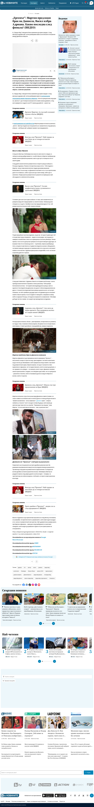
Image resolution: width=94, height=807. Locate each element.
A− (51, 71)
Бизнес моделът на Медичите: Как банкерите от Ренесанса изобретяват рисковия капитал (11, 733)
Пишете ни (62, 801)
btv (25, 567)
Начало (31, 13)
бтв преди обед (47, 574)
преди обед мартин (38, 574)
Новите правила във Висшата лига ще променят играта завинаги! (34, 754)
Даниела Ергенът (27, 574)
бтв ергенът (52, 578)
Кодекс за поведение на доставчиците (36, 801)
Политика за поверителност (18, 801)
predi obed (16, 571)
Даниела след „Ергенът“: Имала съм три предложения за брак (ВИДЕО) (40, 386)
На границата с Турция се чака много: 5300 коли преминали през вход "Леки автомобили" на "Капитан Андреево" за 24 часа (69, 93)
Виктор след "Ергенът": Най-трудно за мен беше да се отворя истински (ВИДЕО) (39, 139)
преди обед (47, 567)
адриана (20, 567)
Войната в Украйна (49, 8)
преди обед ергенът (18, 578)
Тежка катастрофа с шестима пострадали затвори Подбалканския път (57, 652)
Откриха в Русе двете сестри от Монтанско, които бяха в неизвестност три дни (35, 652)
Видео (57, 8)
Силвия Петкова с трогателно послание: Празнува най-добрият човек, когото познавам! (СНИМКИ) (58, 746)
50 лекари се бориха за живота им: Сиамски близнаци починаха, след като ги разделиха (78, 652)
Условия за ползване (53, 801)
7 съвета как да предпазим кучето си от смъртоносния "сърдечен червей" (76, 609)
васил (34, 567)
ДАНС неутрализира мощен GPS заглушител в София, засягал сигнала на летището (13, 652)
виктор (29, 567)
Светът (42, 3)
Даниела (39, 400)
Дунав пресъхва (39, 8)
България (34, 3)
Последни (24, 3)
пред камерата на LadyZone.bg (24, 123)
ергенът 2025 (40, 571)
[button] (40, 623)
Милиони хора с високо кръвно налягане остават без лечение (80, 733)
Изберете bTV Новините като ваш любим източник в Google (36, 557)
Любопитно (51, 3)
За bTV (2, 801)
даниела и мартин (17, 574)
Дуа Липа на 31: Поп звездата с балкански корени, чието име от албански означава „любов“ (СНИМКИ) (58, 733)
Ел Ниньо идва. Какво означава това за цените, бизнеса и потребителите (11, 746)
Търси (88, 772)
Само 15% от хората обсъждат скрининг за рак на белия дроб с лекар (81, 745)
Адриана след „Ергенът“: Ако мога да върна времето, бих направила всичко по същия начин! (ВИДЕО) (39, 310)
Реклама (8, 801)
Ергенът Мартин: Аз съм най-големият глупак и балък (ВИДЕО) (40, 113)
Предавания (63, 3)
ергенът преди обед (29, 578)
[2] (85, 3)
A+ (54, 71)
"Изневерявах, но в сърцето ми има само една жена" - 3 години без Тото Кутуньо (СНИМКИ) (58, 756)
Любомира (23, 571)
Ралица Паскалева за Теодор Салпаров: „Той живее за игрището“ (35, 733)
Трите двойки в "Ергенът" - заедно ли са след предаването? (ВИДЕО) (40, 507)
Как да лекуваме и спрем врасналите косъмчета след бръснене (80, 753)
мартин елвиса (49, 571)
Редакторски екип (21, 70)
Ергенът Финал (31, 571)
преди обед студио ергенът (41, 578)
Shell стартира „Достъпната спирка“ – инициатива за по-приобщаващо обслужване (74, 67)
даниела (40, 567)
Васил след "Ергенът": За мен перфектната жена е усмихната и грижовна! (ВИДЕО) (37, 188)
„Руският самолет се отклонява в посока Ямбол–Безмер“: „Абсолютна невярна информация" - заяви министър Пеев (74, 52)
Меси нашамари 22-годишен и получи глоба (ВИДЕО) (34, 745)
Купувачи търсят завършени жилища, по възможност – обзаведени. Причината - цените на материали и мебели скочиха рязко (69, 105)
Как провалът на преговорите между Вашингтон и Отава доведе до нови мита (12, 756)
